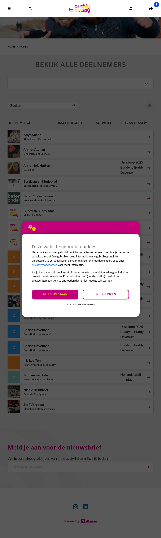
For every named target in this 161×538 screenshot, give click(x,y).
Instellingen (105, 294)
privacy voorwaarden (44, 264)
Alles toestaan (55, 294)
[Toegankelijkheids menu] (156, 4)
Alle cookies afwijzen (81, 304)
